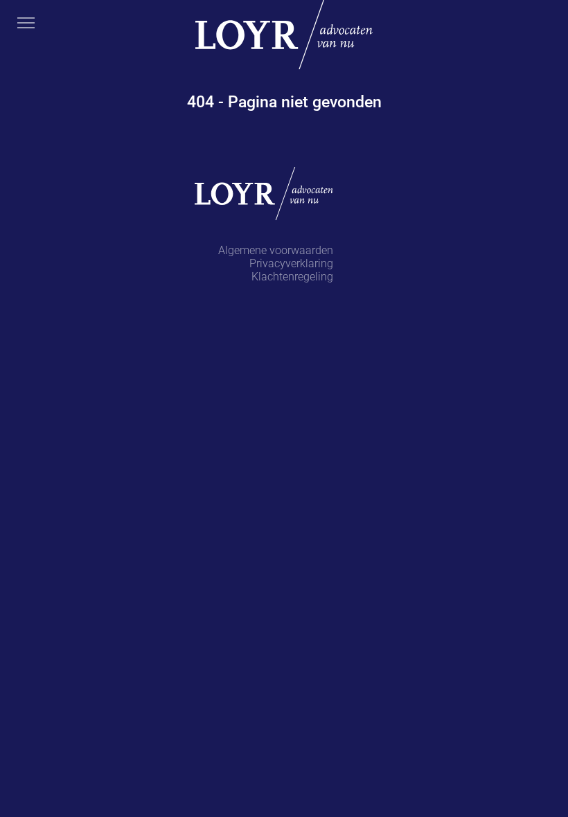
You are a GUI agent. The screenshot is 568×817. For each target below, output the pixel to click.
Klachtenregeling (292, 276)
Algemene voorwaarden (275, 250)
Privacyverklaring (291, 263)
